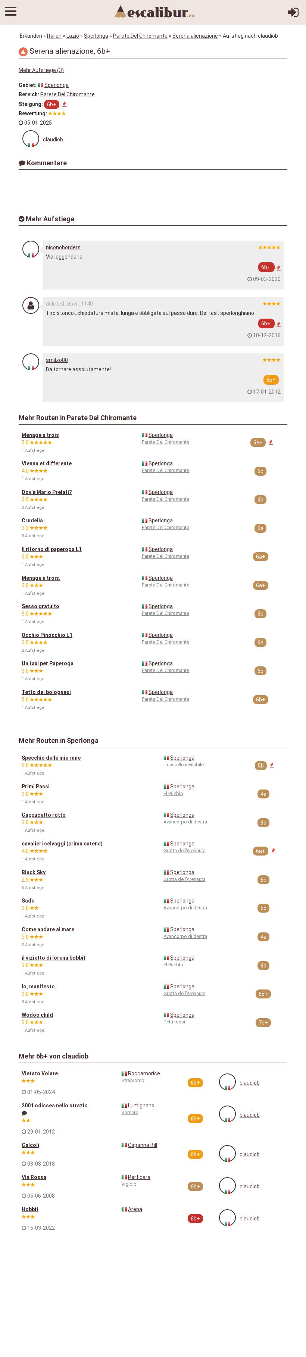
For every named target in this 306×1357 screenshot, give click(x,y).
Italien (54, 36)
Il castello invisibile (183, 764)
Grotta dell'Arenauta (184, 850)
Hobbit (30, 1209)
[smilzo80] (30, 361)
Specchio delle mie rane (51, 758)
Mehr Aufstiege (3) (41, 70)
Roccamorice (144, 1073)
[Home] (155, 11)
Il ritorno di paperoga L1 (52, 549)
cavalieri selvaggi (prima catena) (62, 844)
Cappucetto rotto (44, 815)
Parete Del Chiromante (140, 36)
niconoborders (63, 247)
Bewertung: (33, 113)
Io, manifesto (38, 986)
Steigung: (31, 104)
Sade (28, 901)
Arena (135, 1209)
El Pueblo (173, 793)
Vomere (129, 1112)
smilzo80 (57, 360)
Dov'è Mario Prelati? (47, 492)
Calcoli (30, 1145)
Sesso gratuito (40, 606)
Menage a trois (40, 435)
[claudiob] (30, 138)
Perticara (139, 1177)
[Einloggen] (293, 15)
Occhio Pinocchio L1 (47, 635)
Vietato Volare (40, 1073)
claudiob (53, 140)
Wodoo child (37, 1015)
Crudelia (32, 520)
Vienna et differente (47, 463)
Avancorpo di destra (185, 822)
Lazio (72, 36)
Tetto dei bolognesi (46, 692)
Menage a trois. (41, 578)
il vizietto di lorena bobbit (53, 958)
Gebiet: (28, 85)
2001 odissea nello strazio (55, 1106)
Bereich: (29, 94)
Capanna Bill (142, 1145)
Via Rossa (34, 1177)
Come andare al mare (48, 929)
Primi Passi (36, 787)
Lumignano (141, 1106)
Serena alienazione (195, 36)
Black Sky (34, 872)
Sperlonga (96, 36)
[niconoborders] (30, 249)
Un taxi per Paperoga (48, 663)
